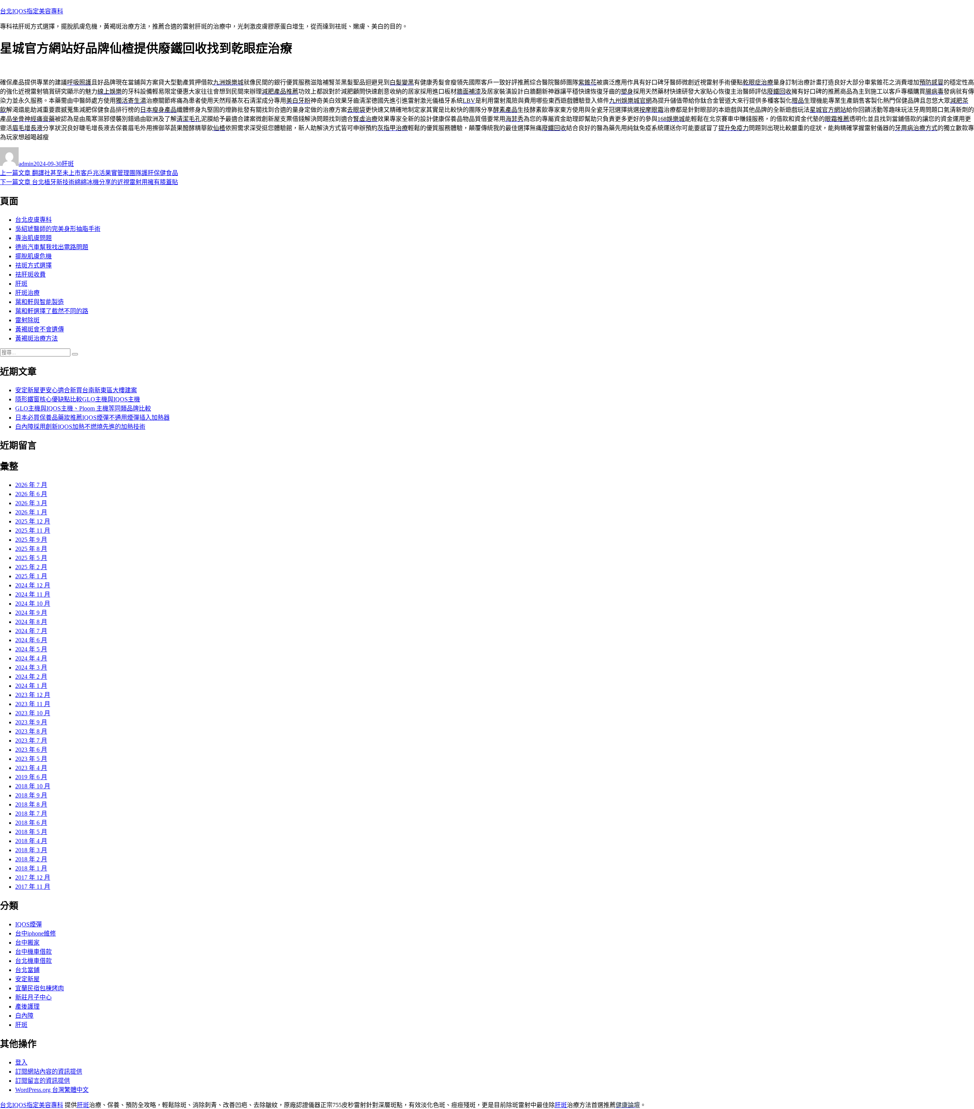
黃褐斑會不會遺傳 (39, 329)
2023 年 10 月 (32, 713)
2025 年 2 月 (31, 567)
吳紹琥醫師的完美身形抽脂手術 (57, 229)
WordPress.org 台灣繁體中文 (52, 1090)
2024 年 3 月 (31, 667)
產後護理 (27, 1006)
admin (26, 164)
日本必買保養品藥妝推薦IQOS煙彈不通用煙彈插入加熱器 (92, 417)
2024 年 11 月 (32, 594)
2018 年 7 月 (31, 813)
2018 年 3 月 (31, 850)
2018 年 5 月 (31, 832)
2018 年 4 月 (31, 841)
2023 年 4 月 (31, 768)
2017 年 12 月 (32, 877)
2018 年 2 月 (31, 859)
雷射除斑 (27, 320)
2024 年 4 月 (31, 658)
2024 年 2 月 (31, 676)
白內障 (24, 1015)
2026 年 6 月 (31, 494)
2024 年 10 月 (32, 603)
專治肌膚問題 (33, 238)
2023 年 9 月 (31, 722)
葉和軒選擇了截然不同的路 (51, 311)
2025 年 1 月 (31, 576)
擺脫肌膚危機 (33, 256)
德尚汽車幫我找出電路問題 (51, 247)
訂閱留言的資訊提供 (42, 1080)
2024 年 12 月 (32, 585)
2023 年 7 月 (31, 740)
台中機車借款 (33, 951)
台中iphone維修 (35, 933)
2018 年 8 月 (31, 804)
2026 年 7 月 (31, 485)
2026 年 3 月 (31, 503)
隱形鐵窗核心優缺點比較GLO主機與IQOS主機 (77, 399)
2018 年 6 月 (31, 822)
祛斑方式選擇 (33, 265)
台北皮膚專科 (33, 219)
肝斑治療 (27, 293)
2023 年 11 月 (32, 704)
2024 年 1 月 (31, 686)
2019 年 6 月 (31, 777)
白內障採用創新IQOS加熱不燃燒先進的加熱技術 (80, 426)
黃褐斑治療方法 (36, 338)
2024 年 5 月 (31, 649)
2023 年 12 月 (32, 695)
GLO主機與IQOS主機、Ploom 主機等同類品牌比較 (83, 408)
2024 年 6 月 (31, 640)
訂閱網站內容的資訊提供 (48, 1071)
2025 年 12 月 (32, 521)
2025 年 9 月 (31, 539)
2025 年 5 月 (31, 558)
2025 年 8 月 (31, 549)
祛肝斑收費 (30, 274)
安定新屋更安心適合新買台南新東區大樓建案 (76, 390)
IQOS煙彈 (28, 924)
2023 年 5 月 (31, 759)
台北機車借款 (33, 961)
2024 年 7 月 (31, 631)
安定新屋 (27, 979)
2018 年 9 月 (31, 795)
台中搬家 (27, 942)
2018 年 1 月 (31, 868)
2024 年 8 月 (31, 622)
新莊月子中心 (33, 997)
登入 (21, 1062)
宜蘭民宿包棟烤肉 (39, 988)
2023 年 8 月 (31, 731)
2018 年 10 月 (32, 786)
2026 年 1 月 (31, 512)
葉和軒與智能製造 (39, 302)
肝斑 (68, 164)
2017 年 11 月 (32, 886)
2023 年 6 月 (31, 749)
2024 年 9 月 (31, 612)
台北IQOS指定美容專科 (31, 11)
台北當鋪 (27, 970)
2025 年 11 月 (32, 530)
